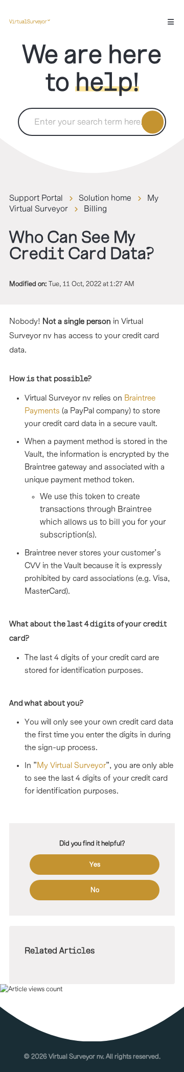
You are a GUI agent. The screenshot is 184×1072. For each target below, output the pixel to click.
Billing (95, 209)
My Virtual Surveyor (71, 766)
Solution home (105, 198)
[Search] (153, 121)
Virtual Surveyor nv (76, 1057)
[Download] (73, 539)
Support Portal (36, 198)
